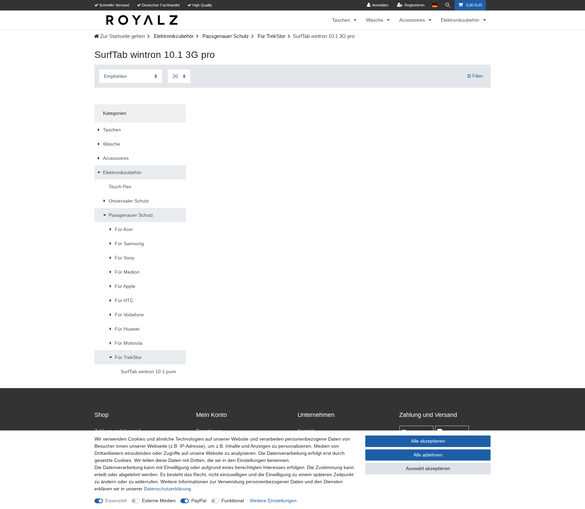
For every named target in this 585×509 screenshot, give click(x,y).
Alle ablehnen (427, 455)
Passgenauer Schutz (225, 36)
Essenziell (116, 500)
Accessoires (412, 20)
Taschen (341, 20)
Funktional (232, 500)
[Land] (434, 5)
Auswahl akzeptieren (428, 468)
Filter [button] (477, 76)
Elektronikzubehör (461, 20)
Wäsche (375, 20)
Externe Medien (159, 500)
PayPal (198, 500)
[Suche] (448, 5)
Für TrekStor (270, 36)
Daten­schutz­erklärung (167, 488)
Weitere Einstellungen (273, 500)
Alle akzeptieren (428, 441)
